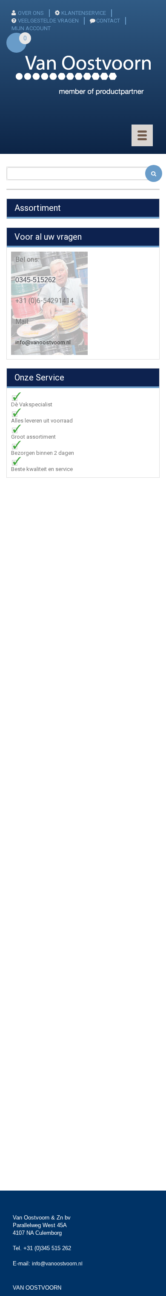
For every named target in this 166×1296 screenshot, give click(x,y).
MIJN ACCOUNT (31, 28)
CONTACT (108, 20)
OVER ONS (31, 13)
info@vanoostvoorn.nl (43, 342)
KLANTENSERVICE (83, 13)
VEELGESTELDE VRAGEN (48, 20)
